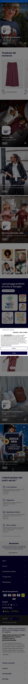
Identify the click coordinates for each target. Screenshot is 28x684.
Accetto (14, 353)
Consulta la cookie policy (6, 345)
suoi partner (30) (7, 335)
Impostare (14, 348)
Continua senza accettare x (8, 329)
